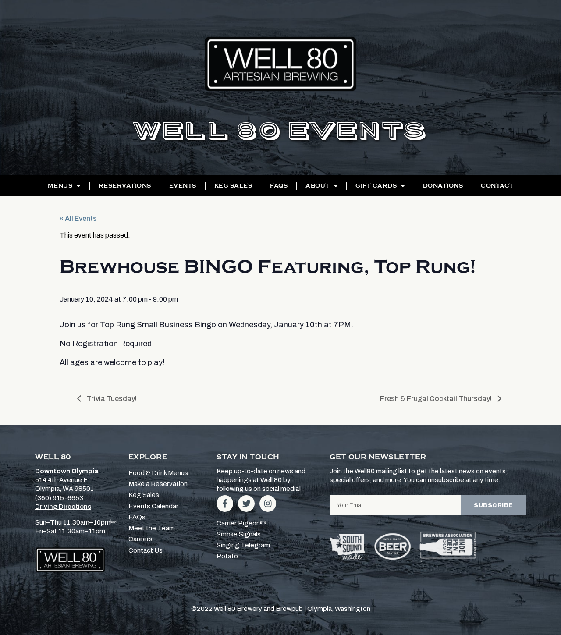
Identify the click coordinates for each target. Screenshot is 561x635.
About (317, 185)
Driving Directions (63, 506)
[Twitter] (246, 503)
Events (182, 185)
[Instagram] (267, 503)
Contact (497, 185)
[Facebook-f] (225, 503)
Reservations (125, 185)
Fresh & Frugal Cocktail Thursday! (436, 398)
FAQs (279, 185)
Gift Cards (376, 185)
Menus (60, 185)
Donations (443, 185)
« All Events (78, 218)
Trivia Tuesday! (111, 398)
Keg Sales (233, 185)
